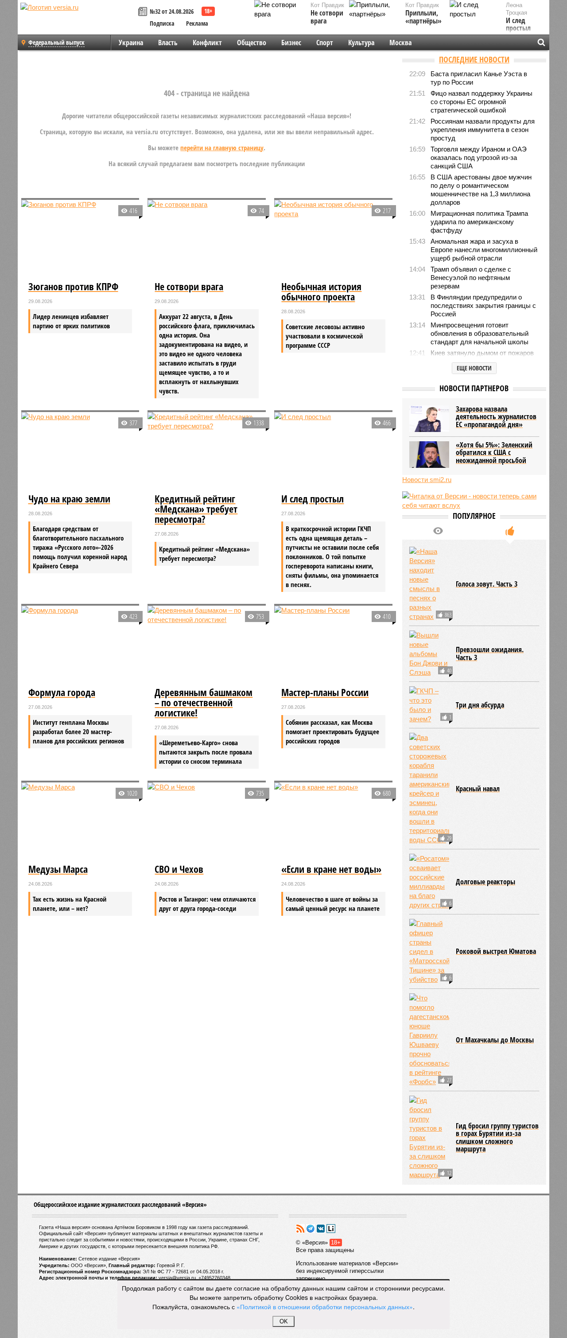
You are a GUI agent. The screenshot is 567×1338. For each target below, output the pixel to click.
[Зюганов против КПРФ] (80, 239)
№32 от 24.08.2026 (172, 11)
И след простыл (518, 24)
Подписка (162, 23)
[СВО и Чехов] (207, 821)
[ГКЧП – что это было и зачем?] (429, 704)
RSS (300, 1228)
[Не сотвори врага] (207, 239)
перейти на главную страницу (222, 147)
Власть (168, 42)
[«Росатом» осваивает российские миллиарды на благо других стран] (429, 882)
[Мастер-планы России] (333, 645)
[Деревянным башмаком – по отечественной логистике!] (207, 645)
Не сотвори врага (327, 17)
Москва (400, 42)
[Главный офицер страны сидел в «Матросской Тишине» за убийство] (429, 951)
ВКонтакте (320, 1228)
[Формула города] (80, 645)
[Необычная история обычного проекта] (333, 239)
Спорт (324, 42)
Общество (251, 42)
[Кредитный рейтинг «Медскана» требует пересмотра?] (207, 451)
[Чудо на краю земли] (80, 451)
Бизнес (291, 42)
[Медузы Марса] (80, 821)
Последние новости (474, 59)
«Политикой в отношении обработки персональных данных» (325, 1306)
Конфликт (207, 42)
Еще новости (474, 368)
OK (284, 1321)
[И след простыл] (333, 451)
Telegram (310, 1228)
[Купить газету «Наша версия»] (144, 12)
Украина (131, 42)
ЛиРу (330, 1228)
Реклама (197, 23)
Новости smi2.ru (426, 479)
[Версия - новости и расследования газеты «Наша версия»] (78, 21)
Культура (361, 42)
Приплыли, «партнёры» (423, 17)
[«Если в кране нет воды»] (333, 821)
